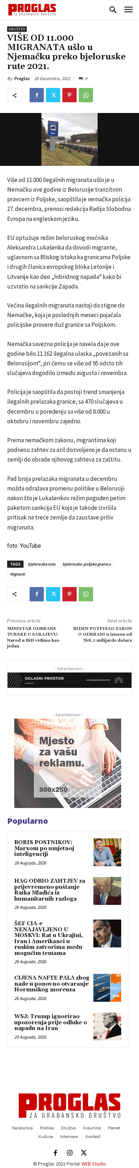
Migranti (17, 574)
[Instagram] (69, 1153)
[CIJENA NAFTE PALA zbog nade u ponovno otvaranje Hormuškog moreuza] (107, 988)
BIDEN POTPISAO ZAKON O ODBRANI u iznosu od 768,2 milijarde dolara (102, 634)
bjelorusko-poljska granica (86, 564)
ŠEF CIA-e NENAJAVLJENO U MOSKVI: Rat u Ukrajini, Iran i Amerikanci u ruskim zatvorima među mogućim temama (48, 938)
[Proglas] (32, 9)
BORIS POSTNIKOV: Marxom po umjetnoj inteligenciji (44, 848)
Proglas (22, 78)
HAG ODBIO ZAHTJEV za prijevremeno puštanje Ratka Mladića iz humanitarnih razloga (49, 890)
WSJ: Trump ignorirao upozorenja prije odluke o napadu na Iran (50, 1022)
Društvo (17, 29)
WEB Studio (94, 1163)
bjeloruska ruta (41, 564)
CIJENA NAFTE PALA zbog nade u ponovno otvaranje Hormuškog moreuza (51, 984)
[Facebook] (37, 95)
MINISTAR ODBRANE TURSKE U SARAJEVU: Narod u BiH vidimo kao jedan (33, 637)
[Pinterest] (69, 95)
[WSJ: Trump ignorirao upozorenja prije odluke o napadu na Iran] (107, 1026)
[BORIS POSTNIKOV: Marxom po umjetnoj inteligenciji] (107, 852)
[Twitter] (53, 95)
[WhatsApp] (86, 95)
